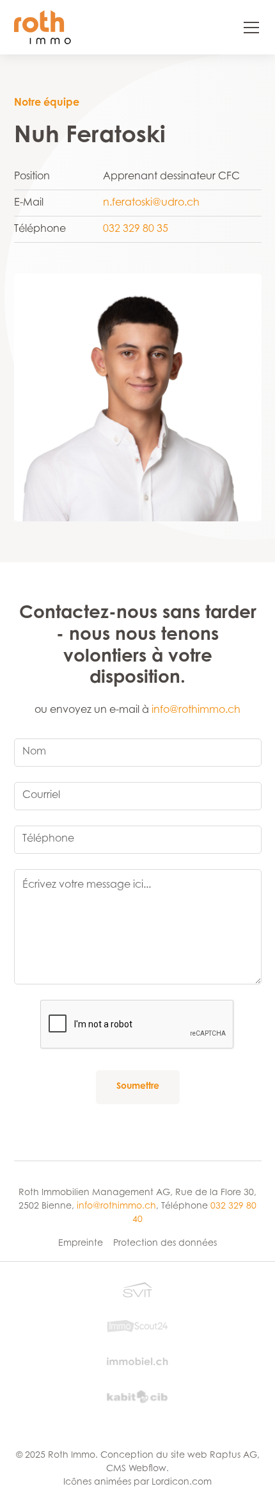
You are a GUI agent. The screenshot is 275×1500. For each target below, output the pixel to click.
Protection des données (165, 1243)
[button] (244, 27)
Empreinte (80, 1243)
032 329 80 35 (135, 229)
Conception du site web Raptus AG (178, 1455)
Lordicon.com (182, 1482)
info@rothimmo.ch (196, 710)
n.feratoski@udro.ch (151, 203)
